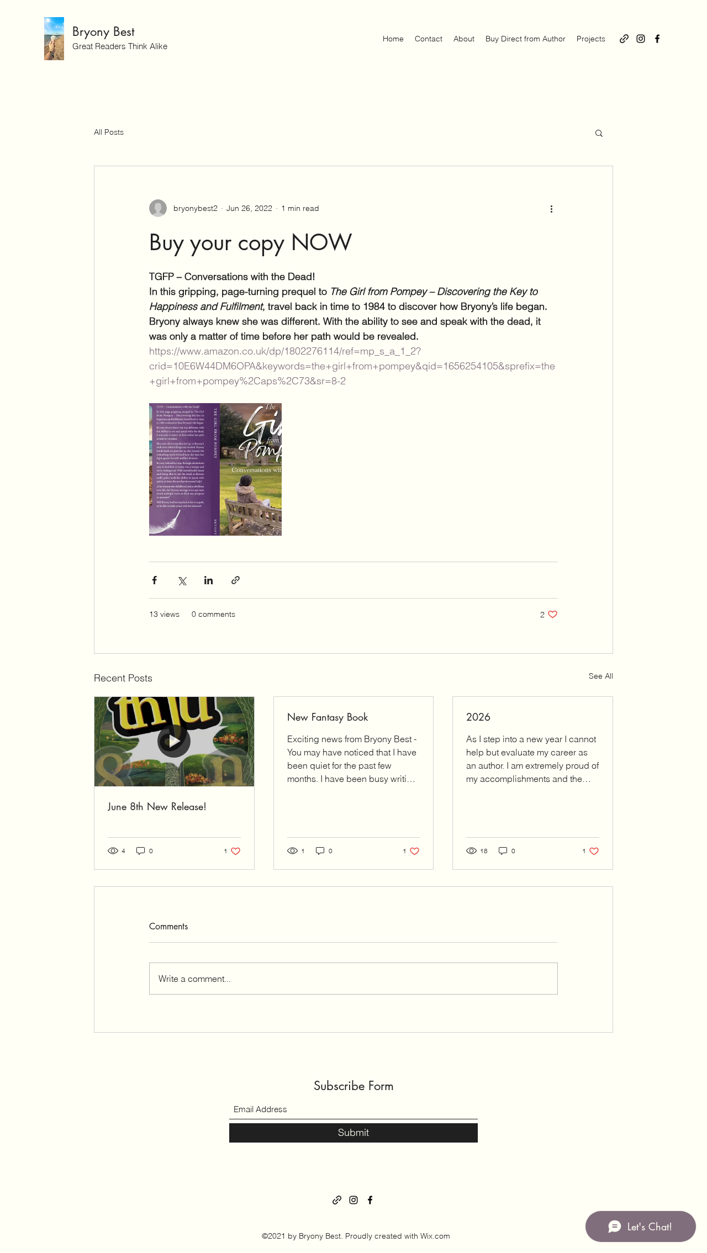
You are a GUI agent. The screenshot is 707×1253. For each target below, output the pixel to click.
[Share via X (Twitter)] (181, 580)
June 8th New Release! (157, 806)
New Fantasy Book (327, 716)
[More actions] (551, 208)
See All (601, 676)
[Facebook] (657, 38)
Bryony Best (103, 31)
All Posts (109, 132)
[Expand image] (215, 469)
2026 (478, 716)
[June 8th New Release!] (174, 741)
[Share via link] (235, 580)
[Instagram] (640, 38)
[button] (599, 132)
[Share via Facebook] (154, 580)
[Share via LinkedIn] (208, 580)
